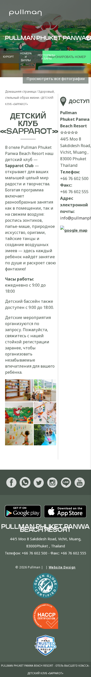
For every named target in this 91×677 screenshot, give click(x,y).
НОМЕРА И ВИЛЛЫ (26, 57)
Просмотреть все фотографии (56, 78)
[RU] (86, 38)
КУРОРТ (8, 56)
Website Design (62, 567)
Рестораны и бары (46, 57)
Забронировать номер (67, 56)
